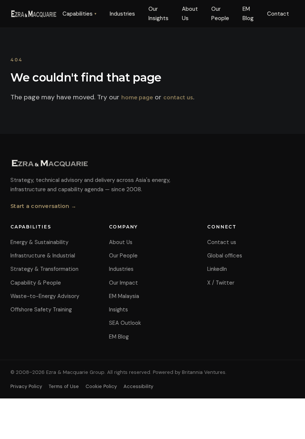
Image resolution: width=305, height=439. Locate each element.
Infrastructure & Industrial (42, 255)
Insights (118, 309)
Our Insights (158, 13)
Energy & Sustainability (39, 242)
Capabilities (79, 13)
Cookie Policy (101, 386)
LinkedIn (217, 269)
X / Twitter (220, 282)
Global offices (224, 255)
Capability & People (35, 282)
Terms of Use (64, 386)
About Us (190, 13)
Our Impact (123, 282)
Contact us (221, 242)
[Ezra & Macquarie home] (33, 14)
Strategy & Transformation (44, 269)
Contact (278, 13)
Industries (122, 13)
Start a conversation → (43, 206)
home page (137, 97)
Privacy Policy (26, 386)
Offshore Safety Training (41, 309)
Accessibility (138, 386)
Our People (220, 13)
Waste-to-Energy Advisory (44, 296)
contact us (178, 97)
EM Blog (248, 13)
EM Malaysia (124, 296)
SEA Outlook (125, 323)
